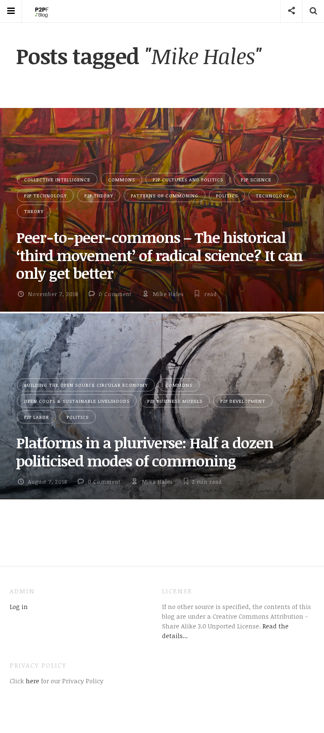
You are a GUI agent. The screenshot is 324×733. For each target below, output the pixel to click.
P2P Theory (98, 195)
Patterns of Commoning (164, 195)
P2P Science (256, 179)
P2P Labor (36, 417)
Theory (33, 211)
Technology (272, 195)
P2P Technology (45, 195)
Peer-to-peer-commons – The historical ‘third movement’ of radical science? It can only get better (159, 255)
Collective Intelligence (57, 179)
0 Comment (115, 294)
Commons (121, 179)
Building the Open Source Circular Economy (86, 385)
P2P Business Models (174, 401)
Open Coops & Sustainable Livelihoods (77, 401)
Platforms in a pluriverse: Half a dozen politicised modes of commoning (144, 451)
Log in (19, 606)
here (31, 680)
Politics (227, 195)
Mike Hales (168, 294)
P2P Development (242, 401)
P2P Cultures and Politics (188, 179)
